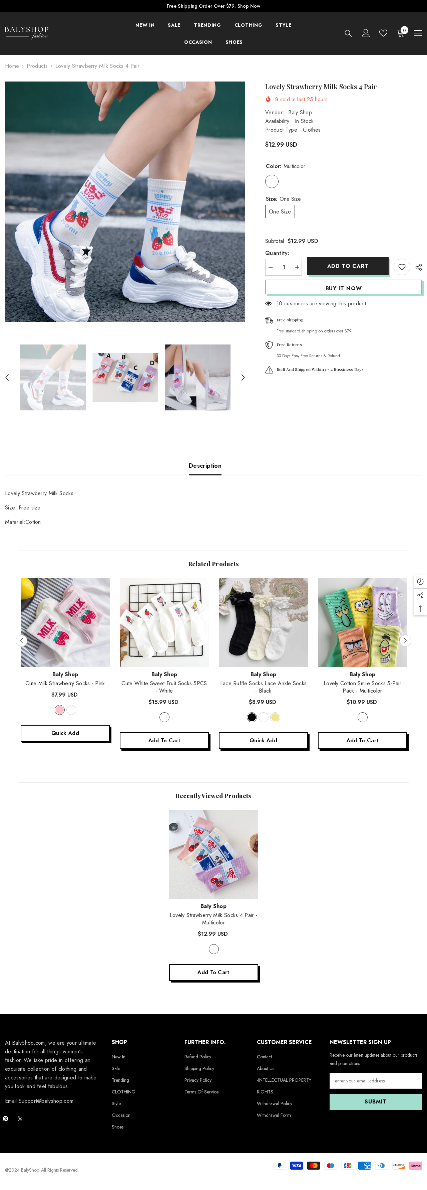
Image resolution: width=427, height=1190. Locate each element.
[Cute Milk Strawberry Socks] (65, 622)
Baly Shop (300, 112)
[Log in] (366, 33)
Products (37, 66)
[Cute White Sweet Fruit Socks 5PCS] (164, 622)
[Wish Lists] (383, 33)
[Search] (348, 33)
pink (60, 710)
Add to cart (348, 266)
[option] (125, 202)
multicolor (363, 717)
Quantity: (277, 253)
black (252, 717)
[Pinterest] (5, 1119)
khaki (275, 717)
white (71, 710)
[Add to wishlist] (402, 267)
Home (12, 66)
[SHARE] (416, 267)
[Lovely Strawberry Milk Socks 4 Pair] (213, 854)
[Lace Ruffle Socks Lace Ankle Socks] (263, 622)
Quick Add (65, 733)
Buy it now (344, 288)
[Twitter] (20, 1119)
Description (205, 465)
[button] (7, 378)
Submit (376, 1101)
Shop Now (249, 6)
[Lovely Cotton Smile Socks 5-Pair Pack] (362, 622)
